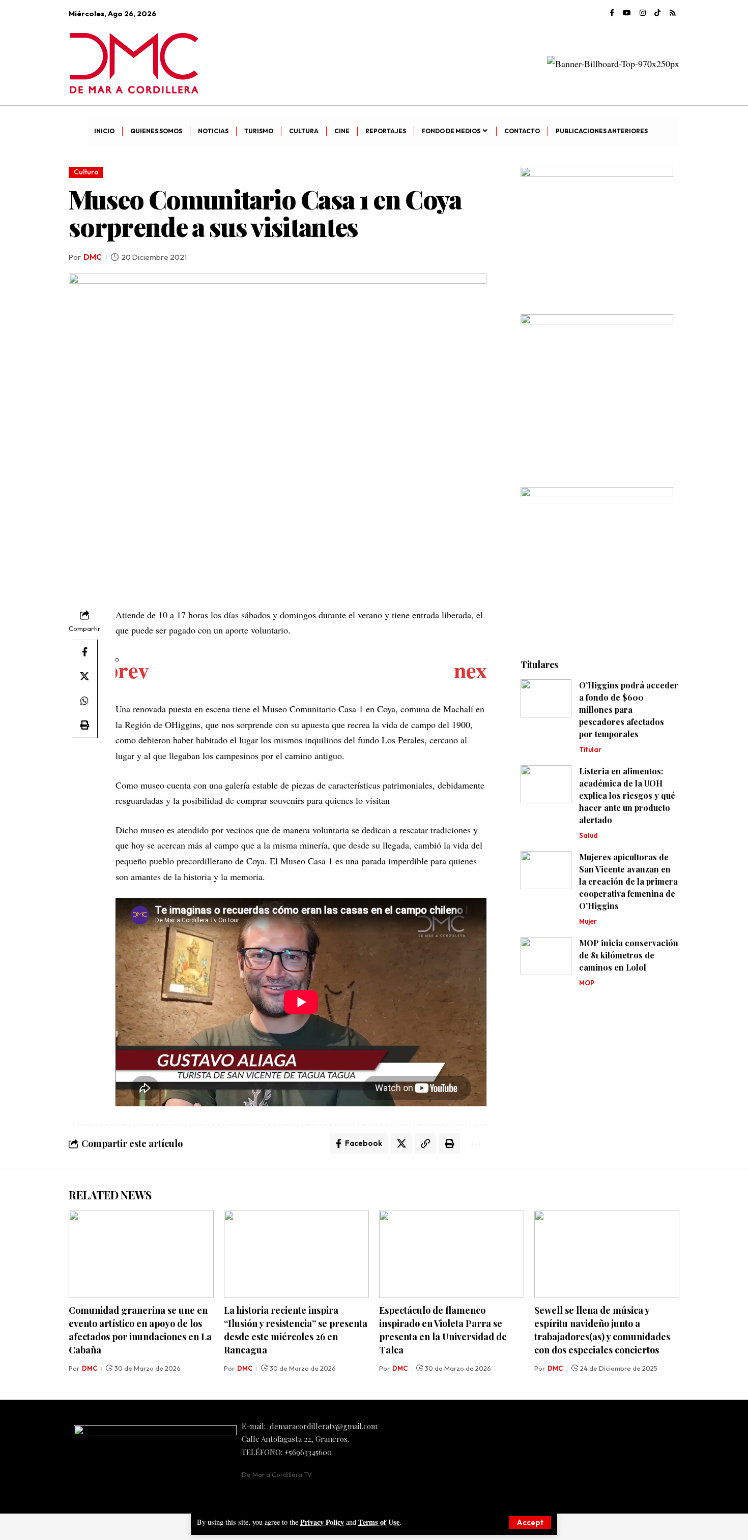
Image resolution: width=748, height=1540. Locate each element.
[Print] (84, 725)
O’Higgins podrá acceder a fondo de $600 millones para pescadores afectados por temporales (628, 709)
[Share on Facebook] (84, 652)
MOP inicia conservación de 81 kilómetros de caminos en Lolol (628, 955)
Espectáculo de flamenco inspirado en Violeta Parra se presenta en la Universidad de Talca (443, 1330)
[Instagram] (642, 13)
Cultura (86, 171)
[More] (474, 1143)
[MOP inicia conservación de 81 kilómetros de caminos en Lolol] (546, 956)
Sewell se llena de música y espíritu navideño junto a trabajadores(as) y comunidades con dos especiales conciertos (602, 1330)
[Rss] (673, 13)
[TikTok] (657, 13)
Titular (590, 749)
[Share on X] (84, 676)
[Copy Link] (425, 1143)
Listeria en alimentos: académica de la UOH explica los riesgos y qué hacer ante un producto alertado (627, 795)
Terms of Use (378, 1522)
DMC (92, 257)
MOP (586, 983)
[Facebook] (612, 13)
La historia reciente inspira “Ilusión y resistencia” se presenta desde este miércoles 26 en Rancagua (295, 1330)
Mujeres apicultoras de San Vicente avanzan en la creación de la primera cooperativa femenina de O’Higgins (628, 881)
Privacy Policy (322, 1522)
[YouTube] (627, 13)
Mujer (588, 921)
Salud (588, 835)
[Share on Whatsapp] (84, 700)
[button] (530, 1522)
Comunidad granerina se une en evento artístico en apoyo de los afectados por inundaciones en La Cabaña (140, 1330)
